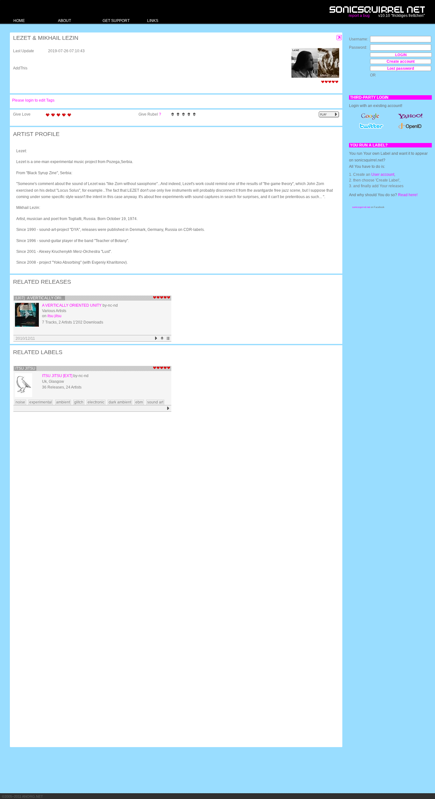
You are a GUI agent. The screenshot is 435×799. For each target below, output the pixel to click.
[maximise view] (339, 38)
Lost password (400, 68)
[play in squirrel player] (27, 315)
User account (382, 174)
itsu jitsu (54, 316)
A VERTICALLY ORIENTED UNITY (72, 305)
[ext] (67, 376)
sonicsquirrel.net (361, 207)
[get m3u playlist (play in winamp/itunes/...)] (168, 338)
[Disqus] (173, 496)
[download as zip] (162, 338)
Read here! (407, 195)
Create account (401, 61)
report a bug (359, 15)
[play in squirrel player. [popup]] (329, 114)
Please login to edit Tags (33, 100)
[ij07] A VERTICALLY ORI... (39, 298)
